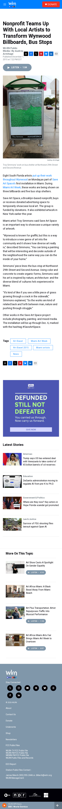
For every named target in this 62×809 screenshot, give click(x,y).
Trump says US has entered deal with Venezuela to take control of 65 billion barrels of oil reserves (39, 461)
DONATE (52, 4)
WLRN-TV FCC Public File (17, 751)
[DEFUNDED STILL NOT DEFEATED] (31, 408)
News (16, 354)
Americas (27, 454)
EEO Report (11, 764)
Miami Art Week (39, 341)
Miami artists (43, 347)
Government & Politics (34, 498)
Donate (9, 721)
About (8, 708)
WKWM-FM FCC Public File (17, 755)
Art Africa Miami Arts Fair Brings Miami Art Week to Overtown (39, 638)
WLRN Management (15, 778)
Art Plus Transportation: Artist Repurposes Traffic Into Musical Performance (41, 611)
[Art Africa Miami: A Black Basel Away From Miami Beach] (15, 591)
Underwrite (11, 727)
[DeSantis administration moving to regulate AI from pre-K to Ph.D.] (12, 481)
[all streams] (58, 805)
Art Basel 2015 (21, 347)
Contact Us (11, 714)
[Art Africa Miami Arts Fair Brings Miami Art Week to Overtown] (15, 640)
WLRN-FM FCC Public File (17, 753)
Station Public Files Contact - (19, 770)
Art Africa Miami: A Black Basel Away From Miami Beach (38, 589)
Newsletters (11, 739)
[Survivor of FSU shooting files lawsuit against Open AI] (12, 524)
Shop (8, 733)
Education (28, 476)
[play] (4, 805)
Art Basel (18, 341)
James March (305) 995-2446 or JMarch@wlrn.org (29, 775)
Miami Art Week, (12, 187)
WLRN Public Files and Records (19, 758)
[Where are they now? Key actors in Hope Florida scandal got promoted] (12, 503)
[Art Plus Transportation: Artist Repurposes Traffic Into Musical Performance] (15, 612)
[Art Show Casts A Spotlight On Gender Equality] (15, 567)
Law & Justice (29, 519)
